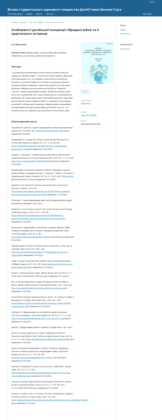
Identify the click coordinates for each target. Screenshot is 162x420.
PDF (86, 91)
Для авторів (125, 49)
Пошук (149, 14)
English (123, 30)
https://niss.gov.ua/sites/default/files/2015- (29, 357)
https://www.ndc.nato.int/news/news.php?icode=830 (47, 339)
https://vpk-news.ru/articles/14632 (50, 131)
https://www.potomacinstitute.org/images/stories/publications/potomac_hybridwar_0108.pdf (49, 400)
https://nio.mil (67, 176)
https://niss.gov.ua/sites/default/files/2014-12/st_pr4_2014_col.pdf (38, 318)
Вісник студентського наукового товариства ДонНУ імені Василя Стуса (64, 9)
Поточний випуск (15, 14)
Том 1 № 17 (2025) (36, 22)
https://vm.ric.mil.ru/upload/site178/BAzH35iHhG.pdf (32, 161)
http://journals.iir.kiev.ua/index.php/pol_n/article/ (30, 237)
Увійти (151, 2)
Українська (125, 33)
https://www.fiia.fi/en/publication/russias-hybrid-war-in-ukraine (36, 288)
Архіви (29, 14)
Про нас (50, 14)
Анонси (39, 14)
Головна (14, 22)
